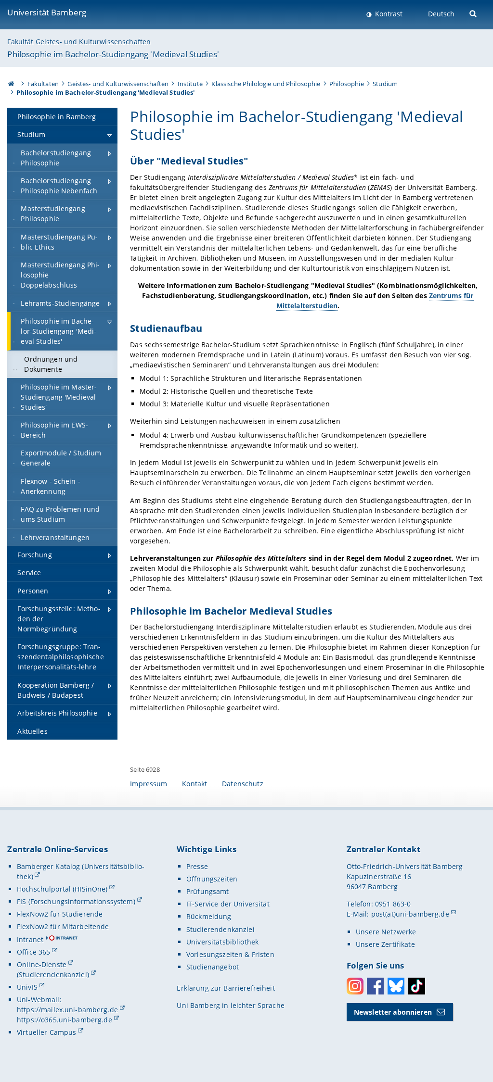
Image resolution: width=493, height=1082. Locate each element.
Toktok (416, 986)
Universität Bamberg (46, 12)
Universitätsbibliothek (222, 941)
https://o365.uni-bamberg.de (64, 1019)
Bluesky (396, 986)
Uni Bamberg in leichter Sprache (230, 1005)
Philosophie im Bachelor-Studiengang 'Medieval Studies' (113, 54)
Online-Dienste (41, 964)
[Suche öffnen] (474, 12)
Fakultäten (43, 83)
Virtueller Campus (46, 1032)
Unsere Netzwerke (386, 931)
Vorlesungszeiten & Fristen (230, 954)
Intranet (30, 939)
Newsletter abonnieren (393, 1012)
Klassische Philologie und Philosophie (265, 83)
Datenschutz (242, 783)
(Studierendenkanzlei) (53, 974)
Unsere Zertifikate (385, 944)
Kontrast (387, 13)
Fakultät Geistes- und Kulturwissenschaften (79, 41)
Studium (385, 83)
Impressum (148, 783)
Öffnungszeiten (211, 878)
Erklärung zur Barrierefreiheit (225, 988)
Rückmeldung (209, 916)
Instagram (355, 986)
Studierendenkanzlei (220, 929)
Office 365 (33, 951)
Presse (197, 866)
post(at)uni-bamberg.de (410, 913)
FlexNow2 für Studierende (60, 913)
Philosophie (346, 83)
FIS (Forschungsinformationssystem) (76, 901)
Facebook (375, 986)
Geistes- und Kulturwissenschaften (118, 83)
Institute (190, 83)
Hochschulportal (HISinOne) (62, 888)
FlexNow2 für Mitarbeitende (63, 926)
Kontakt (194, 783)
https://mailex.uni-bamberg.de (67, 1009)
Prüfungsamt (207, 891)
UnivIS (27, 987)
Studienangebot (212, 966)
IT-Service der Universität (228, 903)
